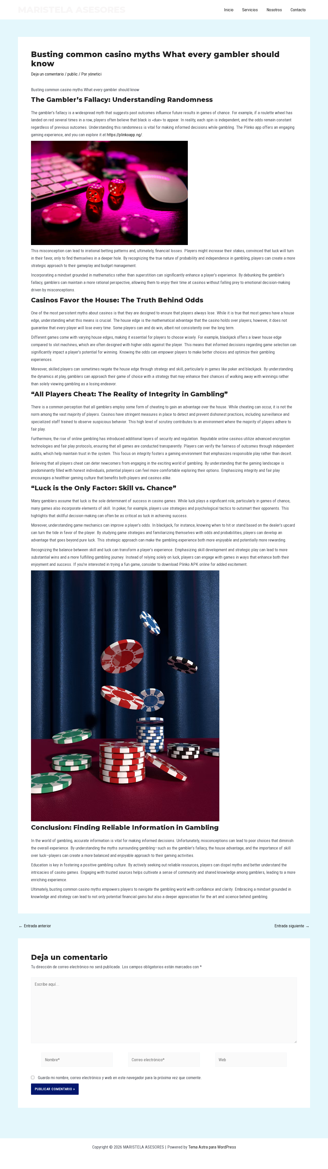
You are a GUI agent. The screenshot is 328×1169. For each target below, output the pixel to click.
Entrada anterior (34, 926)
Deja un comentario (47, 74)
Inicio (228, 9)
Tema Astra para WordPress (212, 1147)
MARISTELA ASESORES (71, 9)
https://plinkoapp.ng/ (124, 134)
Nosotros (274, 9)
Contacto (298, 9)
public (72, 74)
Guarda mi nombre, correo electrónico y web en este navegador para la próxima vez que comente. (120, 1077)
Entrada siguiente (292, 926)
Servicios (250, 9)
